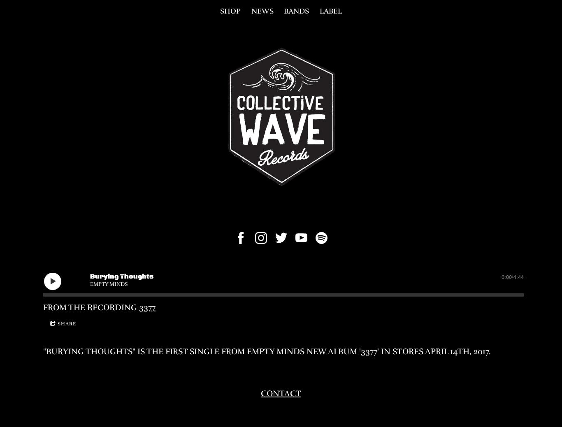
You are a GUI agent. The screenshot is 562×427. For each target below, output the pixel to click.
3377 (147, 307)
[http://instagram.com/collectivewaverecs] (261, 238)
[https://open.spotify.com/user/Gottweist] (321, 238)
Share (67, 324)
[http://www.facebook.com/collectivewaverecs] (241, 238)
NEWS (262, 11)
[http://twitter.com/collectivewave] (281, 238)
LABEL (331, 11)
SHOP (230, 11)
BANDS (296, 11)
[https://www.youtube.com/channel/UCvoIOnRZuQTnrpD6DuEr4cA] (301, 238)
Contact (281, 393)
